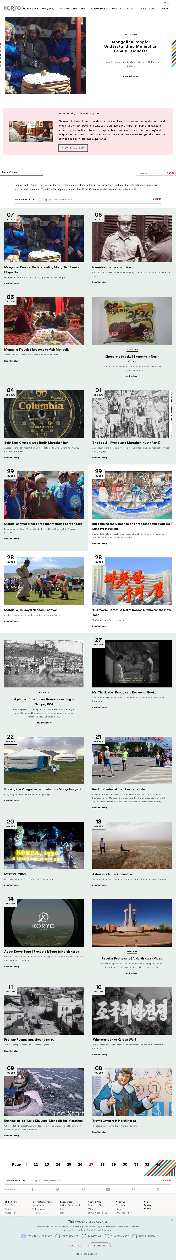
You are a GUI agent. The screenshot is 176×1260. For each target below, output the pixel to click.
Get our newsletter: (25, 199)
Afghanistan (38, 1205)
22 (36, 1164)
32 (147, 1164)
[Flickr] (133, 1189)
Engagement (66, 1202)
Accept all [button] (75, 1245)
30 (125, 1164)
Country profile (95, 1205)
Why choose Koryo (125, 1213)
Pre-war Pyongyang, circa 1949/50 (29, 1039)
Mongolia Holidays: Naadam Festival (30, 609)
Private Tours (11, 1213)
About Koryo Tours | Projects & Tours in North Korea (41, 951)
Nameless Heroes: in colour (112, 267)
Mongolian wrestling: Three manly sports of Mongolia (43, 523)
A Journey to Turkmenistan (112, 874)
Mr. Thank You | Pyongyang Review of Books (124, 692)
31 (136, 1164)
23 (47, 1164)
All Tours (148, 1209)
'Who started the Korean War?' (114, 1039)
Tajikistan (37, 1213)
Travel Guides (9, 172)
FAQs (90, 1209)
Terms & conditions (97, 1213)
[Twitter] (58, 1190)
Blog (146, 1202)
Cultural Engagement (70, 1205)
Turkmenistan (39, 1209)
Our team (120, 1205)
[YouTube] (108, 1190)
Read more (106, 1230)
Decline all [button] (100, 1245)
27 (91, 1164)
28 (102, 1164)
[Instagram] (83, 1190)
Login (169, 3)
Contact (148, 1205)
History (119, 1209)
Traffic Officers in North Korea (114, 1120)
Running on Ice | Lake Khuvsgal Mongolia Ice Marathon (43, 1120)
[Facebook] (32, 1190)
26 (80, 1164)
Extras (8, 1209)
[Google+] (159, 1190)
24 (58, 1164)
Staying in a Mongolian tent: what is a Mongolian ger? (42, 789)
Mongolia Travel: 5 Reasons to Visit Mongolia (37, 349)
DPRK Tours (11, 1202)
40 (158, 1164)
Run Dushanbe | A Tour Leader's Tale (118, 789)
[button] (88, 1254)
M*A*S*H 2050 (15, 874)
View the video (73, 148)
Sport (62, 1209)
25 (69, 1164)
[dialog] (88, 1238)
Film (62, 1213)
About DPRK (94, 1202)
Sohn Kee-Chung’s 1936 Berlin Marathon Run (36, 442)
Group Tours (10, 1205)
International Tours (42, 1202)
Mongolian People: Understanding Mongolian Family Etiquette (131, 46)
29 (114, 1164)
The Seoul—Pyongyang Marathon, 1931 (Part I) (126, 442)
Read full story (130, 76)
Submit (157, 199)
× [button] (172, 1220)
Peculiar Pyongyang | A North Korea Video (132, 958)
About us (120, 1202)
